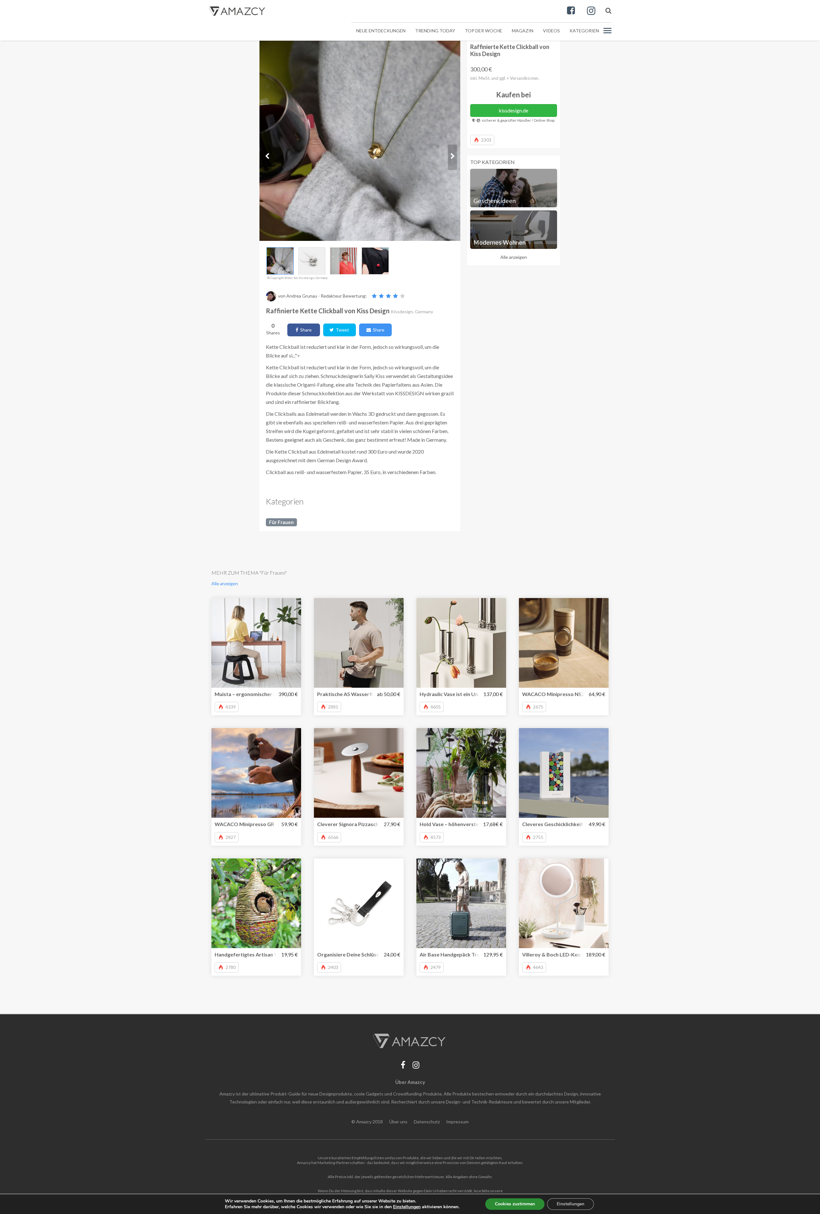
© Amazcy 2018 (367, 1121)
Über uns (398, 1121)
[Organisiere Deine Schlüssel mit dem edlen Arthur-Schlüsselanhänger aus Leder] (359, 903)
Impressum (457, 1121)
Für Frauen (281, 522)
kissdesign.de (513, 110)
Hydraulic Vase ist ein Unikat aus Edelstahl (470, 694)
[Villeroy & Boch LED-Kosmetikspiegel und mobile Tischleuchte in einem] (564, 903)
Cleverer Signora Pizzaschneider (355, 824)
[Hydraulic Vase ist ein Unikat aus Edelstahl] (461, 643)
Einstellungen (570, 1204)
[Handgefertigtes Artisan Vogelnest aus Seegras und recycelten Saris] (256, 903)
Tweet (341, 329)
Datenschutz (427, 1121)
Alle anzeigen (513, 257)
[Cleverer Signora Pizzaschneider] (359, 773)
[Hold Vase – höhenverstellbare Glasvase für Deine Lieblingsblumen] (461, 773)
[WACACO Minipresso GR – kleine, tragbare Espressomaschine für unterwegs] (256, 773)
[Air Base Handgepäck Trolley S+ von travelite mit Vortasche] (461, 903)
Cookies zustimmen (515, 1204)
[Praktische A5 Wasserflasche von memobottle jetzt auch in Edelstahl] (359, 643)
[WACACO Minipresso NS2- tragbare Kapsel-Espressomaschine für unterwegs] (564, 643)
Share (305, 329)
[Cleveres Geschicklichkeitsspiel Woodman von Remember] (564, 773)
